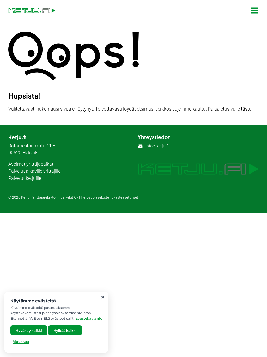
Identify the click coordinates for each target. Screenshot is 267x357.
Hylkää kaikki (65, 330)
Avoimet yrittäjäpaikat (30, 164)
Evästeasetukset (124, 197)
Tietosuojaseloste (95, 197)
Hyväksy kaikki (29, 330)
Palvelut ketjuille (24, 178)
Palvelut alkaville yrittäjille (34, 171)
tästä (246, 109)
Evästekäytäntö (89, 318)
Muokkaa (21, 341)
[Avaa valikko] (254, 10)
